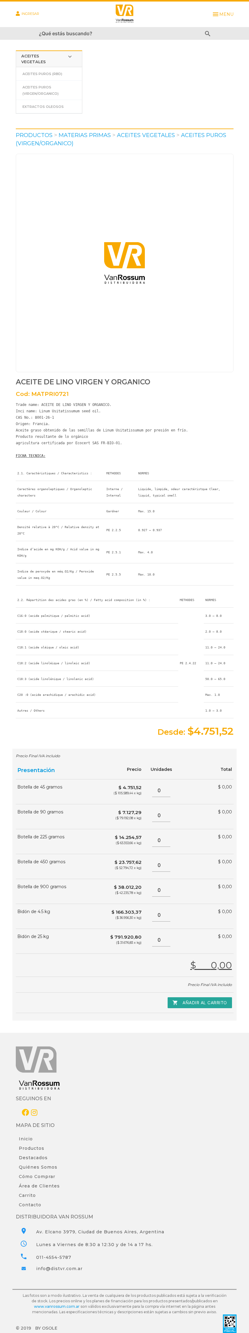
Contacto (30, 1205)
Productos (31, 1148)
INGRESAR (30, 14)
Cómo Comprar (37, 1176)
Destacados (33, 1157)
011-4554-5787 (53, 1257)
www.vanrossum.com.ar (57, 1306)
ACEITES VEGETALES (47, 58)
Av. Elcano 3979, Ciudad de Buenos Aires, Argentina (100, 1232)
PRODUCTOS (34, 135)
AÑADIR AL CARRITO (199, 1002)
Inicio (26, 1139)
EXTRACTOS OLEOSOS (43, 107)
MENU (223, 14)
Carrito (27, 1195)
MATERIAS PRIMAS (85, 135)
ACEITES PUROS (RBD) (42, 74)
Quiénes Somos (38, 1167)
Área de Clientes (39, 1186)
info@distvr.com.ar (59, 1268)
